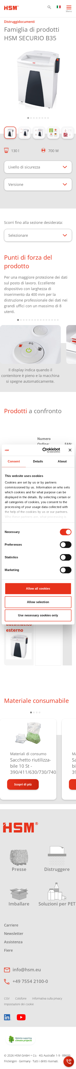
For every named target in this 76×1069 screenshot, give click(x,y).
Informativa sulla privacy (47, 998)
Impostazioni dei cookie (19, 1004)
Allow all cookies (38, 588)
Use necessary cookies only (38, 615)
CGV (7, 998)
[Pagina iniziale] (11, 7)
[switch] (65, 544)
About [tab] (62, 461)
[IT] (59, 6)
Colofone (21, 998)
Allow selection (38, 602)
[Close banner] (70, 450)
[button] (49, 7)
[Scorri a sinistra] (8, 351)
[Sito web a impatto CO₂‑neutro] (20, 1039)
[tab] (38, 78)
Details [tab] (38, 461)
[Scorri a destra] (67, 351)
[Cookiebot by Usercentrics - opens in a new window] (44, 450)
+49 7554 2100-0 (30, 981)
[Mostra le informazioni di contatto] (68, 1061)
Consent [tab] (14, 461)
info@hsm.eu (27, 969)
